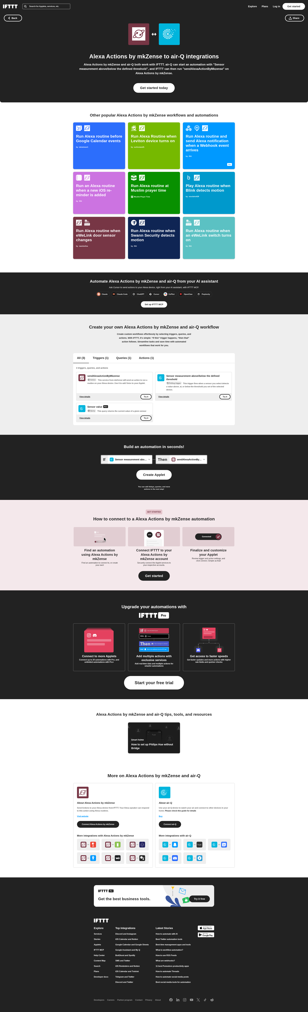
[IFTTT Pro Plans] (105, 407)
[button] (154, 576)
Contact (138, 1000)
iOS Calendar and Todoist (127, 971)
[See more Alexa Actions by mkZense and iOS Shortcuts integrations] (137, 844)
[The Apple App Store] (206, 928)
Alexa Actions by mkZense (125, 56)
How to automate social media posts (172, 977)
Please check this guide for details (180, 811)
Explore (252, 6)
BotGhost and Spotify (125, 955)
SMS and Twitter (122, 961)
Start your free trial (154, 682)
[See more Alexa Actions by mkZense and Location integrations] (88, 858)
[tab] (81, 358)
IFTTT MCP (99, 950)
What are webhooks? (165, 961)
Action (93, 380)
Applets (97, 944)
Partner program (124, 1000)
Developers (99, 1000)
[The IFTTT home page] (10, 6)
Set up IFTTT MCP (154, 304)
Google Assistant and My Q (127, 950)
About (158, 1000)
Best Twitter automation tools (169, 939)
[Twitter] (198, 1000)
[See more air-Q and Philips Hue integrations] (194, 844)
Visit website (82, 816)
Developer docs (101, 977)
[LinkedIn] (178, 1000)
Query (92, 411)
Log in (276, 6)
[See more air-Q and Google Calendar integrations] (219, 844)
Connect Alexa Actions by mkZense (98, 824)
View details (84, 397)
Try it (146, 397)
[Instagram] (185, 1000)
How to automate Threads (167, 971)
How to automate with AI (167, 934)
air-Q (177, 56)
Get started (293, 6)
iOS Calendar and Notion (126, 939)
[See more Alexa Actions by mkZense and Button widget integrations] (88, 844)
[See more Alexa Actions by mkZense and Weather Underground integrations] (113, 858)
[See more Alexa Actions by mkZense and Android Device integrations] (113, 844)
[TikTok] (205, 1000)
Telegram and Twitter (124, 977)
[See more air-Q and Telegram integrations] (194, 858)
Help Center (99, 955)
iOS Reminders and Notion (127, 966)
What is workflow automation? (169, 950)
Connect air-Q (170, 824)
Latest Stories (164, 928)
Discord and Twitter (124, 982)
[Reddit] (212, 1000)
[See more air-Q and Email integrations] (170, 858)
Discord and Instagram (125, 934)
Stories (97, 939)
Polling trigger (175, 383)
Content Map (100, 961)
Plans (265, 6)
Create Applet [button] (154, 475)
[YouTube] (191, 1000)
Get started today (154, 88)
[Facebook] (171, 1000)
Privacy (148, 1000)
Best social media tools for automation (173, 982)
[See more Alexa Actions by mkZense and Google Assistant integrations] (137, 858)
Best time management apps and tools (173, 944)
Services (98, 934)
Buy (161, 816)
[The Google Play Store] (206, 935)
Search (97, 966)
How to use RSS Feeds (166, 955)
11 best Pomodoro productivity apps (172, 966)
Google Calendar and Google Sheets (132, 944)
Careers (110, 1000)
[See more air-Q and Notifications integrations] (170, 844)
